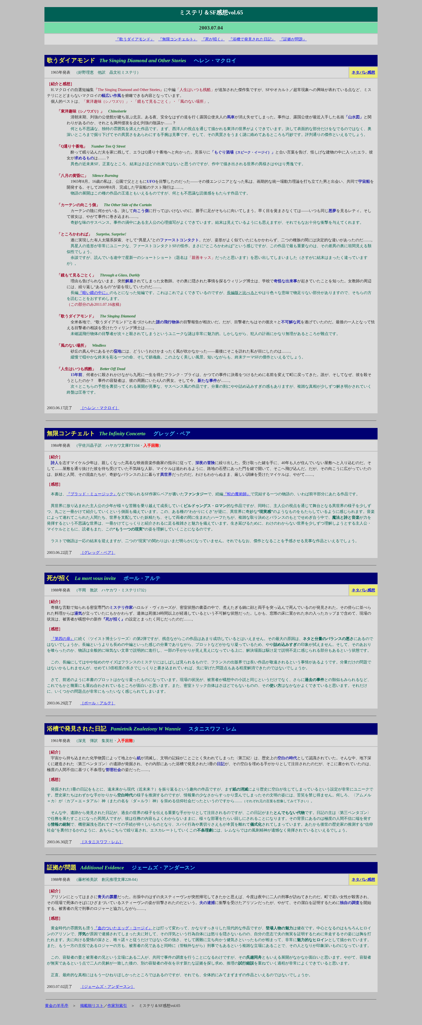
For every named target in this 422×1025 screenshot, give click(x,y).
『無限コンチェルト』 (177, 39)
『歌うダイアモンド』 (134, 39)
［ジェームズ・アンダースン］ (107, 986)
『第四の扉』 (62, 639)
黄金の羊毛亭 (56, 1006)
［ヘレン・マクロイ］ (99, 408)
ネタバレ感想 (363, 72)
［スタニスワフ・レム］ (101, 842)
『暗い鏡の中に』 (94, 293)
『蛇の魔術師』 (237, 494)
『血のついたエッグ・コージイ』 (123, 928)
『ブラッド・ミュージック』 (91, 494)
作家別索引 (117, 1006)
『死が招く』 (213, 39)
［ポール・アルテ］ (97, 703)
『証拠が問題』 (293, 39)
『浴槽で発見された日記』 (252, 39)
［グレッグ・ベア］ (97, 552)
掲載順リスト (92, 1006)
